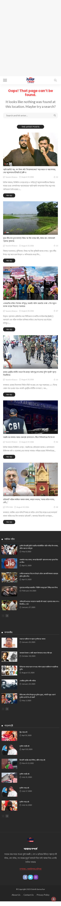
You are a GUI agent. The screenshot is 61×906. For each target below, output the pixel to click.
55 (57, 177)
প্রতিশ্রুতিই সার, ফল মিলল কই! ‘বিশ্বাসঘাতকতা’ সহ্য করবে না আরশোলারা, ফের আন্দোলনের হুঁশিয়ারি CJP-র (29, 171)
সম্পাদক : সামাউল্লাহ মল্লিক (30, 868)
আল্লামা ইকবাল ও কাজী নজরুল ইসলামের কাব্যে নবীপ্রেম (36, 652)
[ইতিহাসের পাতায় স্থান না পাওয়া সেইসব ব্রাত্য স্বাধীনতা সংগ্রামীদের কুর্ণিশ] (9, 671)
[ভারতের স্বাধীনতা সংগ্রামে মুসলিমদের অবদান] (9, 643)
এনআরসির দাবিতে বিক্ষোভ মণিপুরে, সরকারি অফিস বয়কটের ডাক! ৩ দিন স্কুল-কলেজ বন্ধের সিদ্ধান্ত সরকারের (30, 305)
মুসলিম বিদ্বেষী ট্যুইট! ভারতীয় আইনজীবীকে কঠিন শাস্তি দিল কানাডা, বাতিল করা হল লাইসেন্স (39, 547)
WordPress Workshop (3, 905)
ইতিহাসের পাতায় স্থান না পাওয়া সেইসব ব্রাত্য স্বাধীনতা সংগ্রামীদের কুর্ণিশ (39, 668)
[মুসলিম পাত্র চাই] (9, 792)
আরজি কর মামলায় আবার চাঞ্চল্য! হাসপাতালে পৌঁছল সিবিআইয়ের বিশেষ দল (28, 437)
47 (57, 311)
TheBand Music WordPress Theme (50, 905)
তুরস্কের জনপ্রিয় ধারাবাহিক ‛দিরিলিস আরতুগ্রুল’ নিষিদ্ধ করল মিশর (39, 587)
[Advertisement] (30, 32)
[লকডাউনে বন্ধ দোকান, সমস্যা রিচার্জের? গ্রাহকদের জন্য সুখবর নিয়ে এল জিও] (9, 563)
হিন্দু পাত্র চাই (23, 732)
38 (57, 507)
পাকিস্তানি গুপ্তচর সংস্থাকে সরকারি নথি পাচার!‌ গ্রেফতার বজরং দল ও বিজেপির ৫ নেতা (39, 602)
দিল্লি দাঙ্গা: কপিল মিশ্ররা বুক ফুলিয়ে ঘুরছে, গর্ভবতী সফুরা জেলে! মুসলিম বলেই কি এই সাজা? (38, 696)
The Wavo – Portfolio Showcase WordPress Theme (9, 905)
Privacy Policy (43, 895)
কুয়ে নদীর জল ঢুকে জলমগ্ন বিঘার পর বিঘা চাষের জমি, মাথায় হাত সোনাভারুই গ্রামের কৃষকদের (29, 239)
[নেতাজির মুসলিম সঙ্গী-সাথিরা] (9, 684)
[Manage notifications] (53, 899)
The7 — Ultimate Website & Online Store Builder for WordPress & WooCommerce (34, 905)
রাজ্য (7, 232)
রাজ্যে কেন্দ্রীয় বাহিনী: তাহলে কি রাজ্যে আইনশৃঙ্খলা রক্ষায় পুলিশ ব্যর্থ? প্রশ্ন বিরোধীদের (29, 373)
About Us (16, 895)
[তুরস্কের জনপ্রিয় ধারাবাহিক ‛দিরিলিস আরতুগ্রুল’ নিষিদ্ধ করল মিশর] (9, 591)
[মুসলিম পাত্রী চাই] (9, 750)
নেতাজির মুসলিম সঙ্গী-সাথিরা (28, 680)
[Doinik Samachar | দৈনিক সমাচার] (30, 79)
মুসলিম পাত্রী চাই (24, 746)
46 (57, 442)
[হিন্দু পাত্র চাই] (9, 736)
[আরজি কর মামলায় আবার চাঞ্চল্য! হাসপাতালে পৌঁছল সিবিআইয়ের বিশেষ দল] (30, 417)
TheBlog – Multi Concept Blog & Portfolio (56, 905)
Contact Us (28, 895)
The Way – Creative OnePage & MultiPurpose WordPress (16, 905)
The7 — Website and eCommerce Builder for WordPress (44, 905)
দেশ (7, 164)
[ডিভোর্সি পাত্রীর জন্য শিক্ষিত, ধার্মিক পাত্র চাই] (9, 764)
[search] (55, 80)
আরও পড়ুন (9, 195)
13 (57, 246)
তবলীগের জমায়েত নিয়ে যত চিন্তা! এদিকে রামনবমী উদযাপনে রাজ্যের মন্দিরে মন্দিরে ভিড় (39, 574)
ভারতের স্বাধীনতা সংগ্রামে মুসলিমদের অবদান (32, 638)
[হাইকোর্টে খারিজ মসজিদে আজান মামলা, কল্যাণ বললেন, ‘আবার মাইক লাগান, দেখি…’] (30, 479)
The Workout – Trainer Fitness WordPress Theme (24, 905)
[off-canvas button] (5, 80)
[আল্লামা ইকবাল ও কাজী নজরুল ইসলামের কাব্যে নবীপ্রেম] (9, 657)
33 (57, 380)
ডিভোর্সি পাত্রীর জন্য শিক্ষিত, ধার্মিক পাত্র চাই (32, 760)
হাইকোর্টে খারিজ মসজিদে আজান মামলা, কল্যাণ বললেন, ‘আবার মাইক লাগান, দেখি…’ (28, 501)
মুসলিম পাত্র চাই (24, 787)
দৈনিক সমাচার (9, 507)
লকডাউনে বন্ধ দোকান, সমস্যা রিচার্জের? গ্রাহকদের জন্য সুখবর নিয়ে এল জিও (39, 560)
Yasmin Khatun (11, 177)
